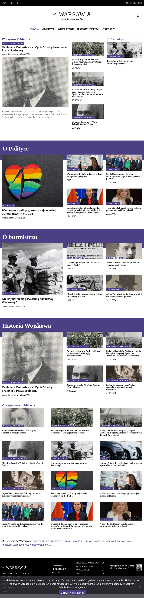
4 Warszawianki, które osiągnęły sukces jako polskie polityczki (84, 175)
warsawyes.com (39, 544)
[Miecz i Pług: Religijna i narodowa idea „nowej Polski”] (85, 251)
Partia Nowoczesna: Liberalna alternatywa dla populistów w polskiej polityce (123, 176)
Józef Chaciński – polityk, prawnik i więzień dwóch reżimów (122, 263)
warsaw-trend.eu (78, 540)
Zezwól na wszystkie (73, 592)
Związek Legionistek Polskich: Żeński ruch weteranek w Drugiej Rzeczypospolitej (87, 61)
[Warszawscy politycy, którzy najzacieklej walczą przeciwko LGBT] (32, 181)
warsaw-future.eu (42, 540)
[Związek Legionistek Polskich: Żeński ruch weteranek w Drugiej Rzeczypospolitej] (88, 49)
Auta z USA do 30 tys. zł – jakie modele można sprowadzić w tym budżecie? (121, 464)
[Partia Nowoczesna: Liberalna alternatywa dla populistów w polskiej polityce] (124, 163)
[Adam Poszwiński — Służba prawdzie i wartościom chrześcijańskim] (124, 283)
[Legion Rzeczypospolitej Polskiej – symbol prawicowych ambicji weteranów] (124, 373)
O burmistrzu (115, 56)
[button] (137, 15)
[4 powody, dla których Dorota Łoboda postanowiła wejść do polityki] (124, 197)
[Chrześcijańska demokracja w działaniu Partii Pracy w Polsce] (85, 283)
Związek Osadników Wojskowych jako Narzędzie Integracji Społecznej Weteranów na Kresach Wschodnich (87, 93)
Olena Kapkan (8, 306)
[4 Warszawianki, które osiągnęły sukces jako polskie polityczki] (85, 163)
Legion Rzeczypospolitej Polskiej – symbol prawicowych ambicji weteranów (121, 387)
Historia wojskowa (13, 43)
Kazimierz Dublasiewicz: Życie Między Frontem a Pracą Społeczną (34, 49)
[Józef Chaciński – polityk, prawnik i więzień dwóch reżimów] (124, 251)
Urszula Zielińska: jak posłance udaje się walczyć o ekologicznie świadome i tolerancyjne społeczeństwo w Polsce (83, 210)
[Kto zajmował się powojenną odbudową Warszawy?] (124, 50)
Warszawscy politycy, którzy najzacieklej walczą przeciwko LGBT (29, 212)
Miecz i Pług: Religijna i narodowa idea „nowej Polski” (84, 263)
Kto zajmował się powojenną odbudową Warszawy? (120, 62)
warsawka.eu (20, 544)
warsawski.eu (96, 540)
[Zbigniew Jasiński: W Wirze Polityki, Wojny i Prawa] (88, 111)
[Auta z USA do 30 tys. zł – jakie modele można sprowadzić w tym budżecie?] (121, 450)
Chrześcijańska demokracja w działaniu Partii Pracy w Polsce (85, 295)
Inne (103, 458)
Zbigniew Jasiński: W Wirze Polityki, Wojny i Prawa (84, 123)
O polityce (8, 205)
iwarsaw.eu (60, 540)
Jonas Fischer (8, 218)
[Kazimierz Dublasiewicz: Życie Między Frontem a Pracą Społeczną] (35, 82)
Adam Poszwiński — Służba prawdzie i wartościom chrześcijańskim (124, 295)
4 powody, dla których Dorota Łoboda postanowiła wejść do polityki (123, 209)
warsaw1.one (113, 540)
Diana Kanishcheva (10, 54)
